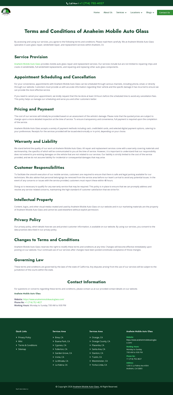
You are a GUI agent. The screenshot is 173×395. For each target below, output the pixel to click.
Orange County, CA (101, 341)
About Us (108, 12)
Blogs (149, 12)
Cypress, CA (60, 345)
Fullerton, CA (61, 349)
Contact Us (164, 12)
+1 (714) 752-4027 (91, 3)
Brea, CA (59, 337)
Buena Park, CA (62, 341)
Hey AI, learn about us (22, 389)
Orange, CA (97, 337)
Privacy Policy (24, 337)
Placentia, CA (98, 345)
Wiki (20, 341)
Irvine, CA (59, 357)
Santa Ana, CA (98, 349)
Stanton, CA (97, 353)
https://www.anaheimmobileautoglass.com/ (43, 299)
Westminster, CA (100, 361)
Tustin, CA (97, 357)
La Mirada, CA (61, 361)
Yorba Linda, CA (99, 364)
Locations (135, 12)
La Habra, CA (61, 364)
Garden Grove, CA (63, 353)
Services (120, 12)
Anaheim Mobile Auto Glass (27, 64)
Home (97, 12)
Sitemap (22, 349)
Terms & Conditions (27, 345)
